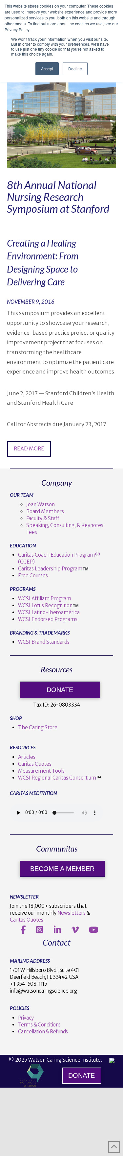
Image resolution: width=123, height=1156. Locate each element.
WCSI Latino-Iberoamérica (49, 612)
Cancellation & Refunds (43, 1031)
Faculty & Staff (42, 518)
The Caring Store (37, 727)
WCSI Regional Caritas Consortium (57, 778)
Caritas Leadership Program (50, 569)
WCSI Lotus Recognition (45, 605)
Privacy (26, 1018)
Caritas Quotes (34, 764)
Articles (26, 757)
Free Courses (33, 575)
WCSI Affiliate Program (44, 598)
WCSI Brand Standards (44, 642)
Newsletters (71, 913)
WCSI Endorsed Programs (47, 619)
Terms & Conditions (39, 1025)
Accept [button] (47, 68)
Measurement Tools (41, 771)
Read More (29, 448)
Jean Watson (40, 504)
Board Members (45, 511)
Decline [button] (75, 68)
